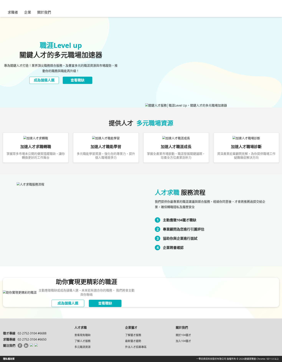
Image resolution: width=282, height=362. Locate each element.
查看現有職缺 (82, 335)
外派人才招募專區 (136, 347)
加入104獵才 (183, 341)
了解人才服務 (82, 341)
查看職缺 (77, 80)
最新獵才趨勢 (133, 341)
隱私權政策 (9, 358)
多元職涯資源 (82, 347)
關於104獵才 (183, 335)
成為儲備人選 (44, 80)
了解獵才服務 (133, 335)
